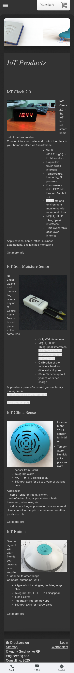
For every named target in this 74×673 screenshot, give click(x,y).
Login (64, 642)
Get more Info (15, 252)
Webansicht (60, 647)
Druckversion (19, 642)
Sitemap (12, 647)
